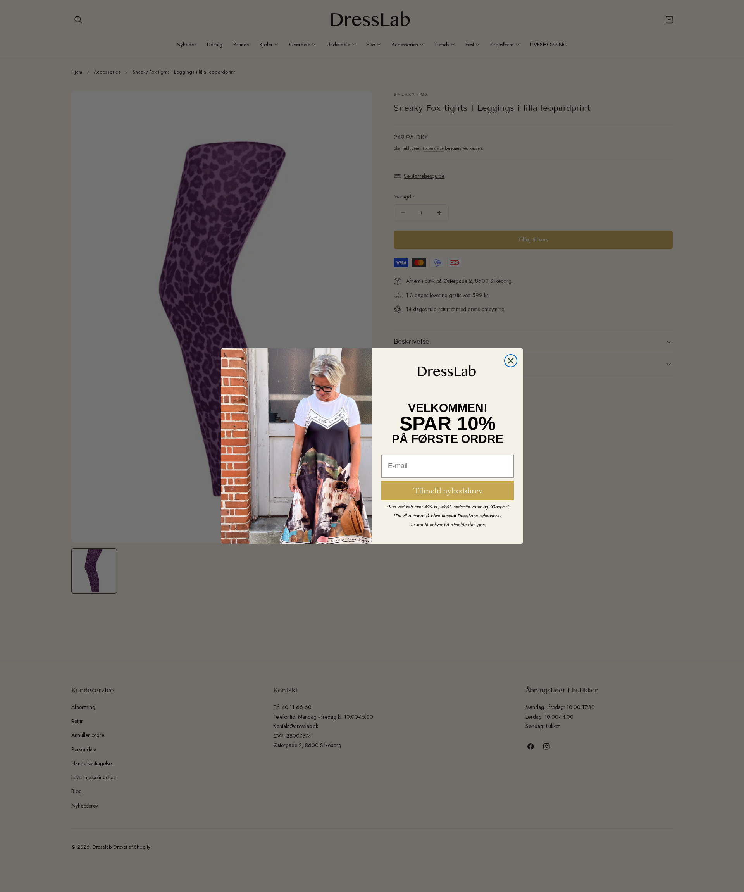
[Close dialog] (511, 361)
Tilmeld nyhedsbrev (447, 491)
